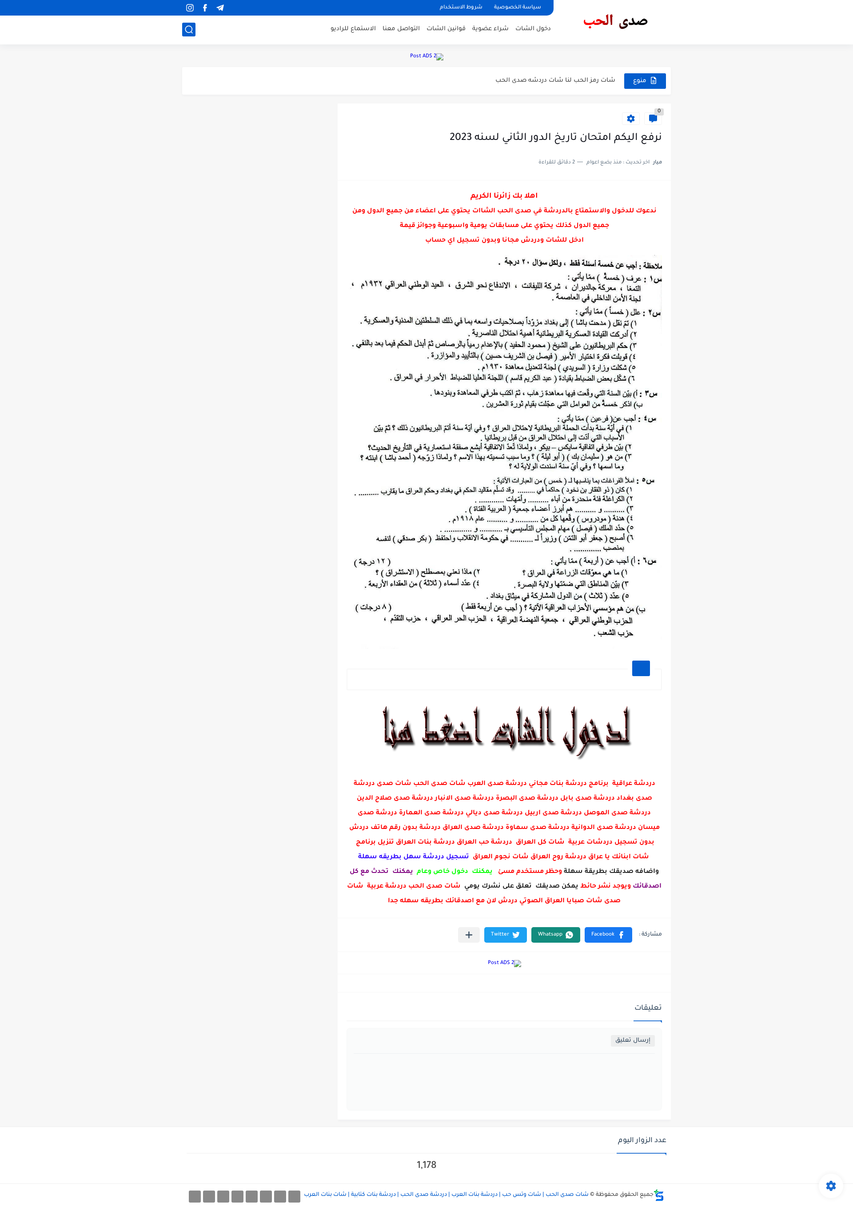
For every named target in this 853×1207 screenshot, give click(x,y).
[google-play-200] (223, 1197)
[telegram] (220, 8)
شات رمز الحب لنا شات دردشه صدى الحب (555, 80)
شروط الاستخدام (461, 8)
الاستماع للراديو (353, 29)
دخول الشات (533, 29)
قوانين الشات (446, 29)
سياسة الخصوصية (517, 8)
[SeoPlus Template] (659, 1195)
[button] (608, 935)
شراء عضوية (490, 29)
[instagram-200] (209, 1197)
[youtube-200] (237, 1197)
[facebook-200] (294, 1197)
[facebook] (204, 8)
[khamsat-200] (195, 1197)
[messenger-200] (280, 1197)
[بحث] (188, 29)
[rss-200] (252, 1197)
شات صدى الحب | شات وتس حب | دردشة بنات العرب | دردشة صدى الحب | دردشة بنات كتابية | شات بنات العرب (446, 1195)
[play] (235, 8)
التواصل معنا (401, 29)
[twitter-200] (266, 1197)
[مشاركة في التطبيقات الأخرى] (469, 935)
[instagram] (189, 8)
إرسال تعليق (632, 1040)
